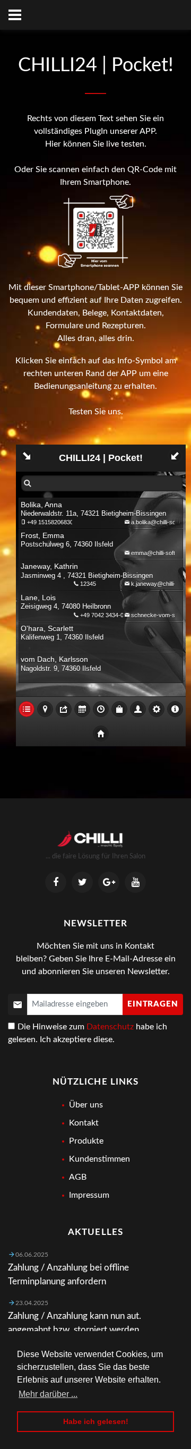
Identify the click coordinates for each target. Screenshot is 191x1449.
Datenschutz (110, 1026)
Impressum (89, 1195)
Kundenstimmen (99, 1159)
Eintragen (152, 1004)
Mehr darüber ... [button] (48, 1394)
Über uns (86, 1105)
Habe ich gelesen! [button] (95, 1421)
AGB (77, 1177)
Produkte (86, 1141)
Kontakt (84, 1123)
